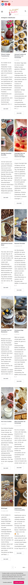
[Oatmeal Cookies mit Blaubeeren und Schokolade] (21, 21)
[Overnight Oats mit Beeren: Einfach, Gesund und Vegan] (21, 120)
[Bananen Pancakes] (21, 210)
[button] (2, 11)
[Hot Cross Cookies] (7, 388)
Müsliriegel (4, 508)
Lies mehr (5, 108)
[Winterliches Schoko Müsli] (7, 210)
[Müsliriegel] (7, 475)
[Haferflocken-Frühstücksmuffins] (21, 475)
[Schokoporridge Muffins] (21, 297)
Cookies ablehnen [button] (7, 582)
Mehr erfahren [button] (21, 578)
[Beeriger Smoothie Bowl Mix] (7, 120)
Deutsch (5, 1)
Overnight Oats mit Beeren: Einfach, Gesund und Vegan (20, 155)
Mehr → (25, 567)
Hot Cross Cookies (6, 421)
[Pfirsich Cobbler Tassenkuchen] (7, 21)
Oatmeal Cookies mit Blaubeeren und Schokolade (20, 56)
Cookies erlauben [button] (18, 582)
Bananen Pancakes (20, 243)
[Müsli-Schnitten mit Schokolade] (21, 388)
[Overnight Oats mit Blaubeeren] (7, 297)
